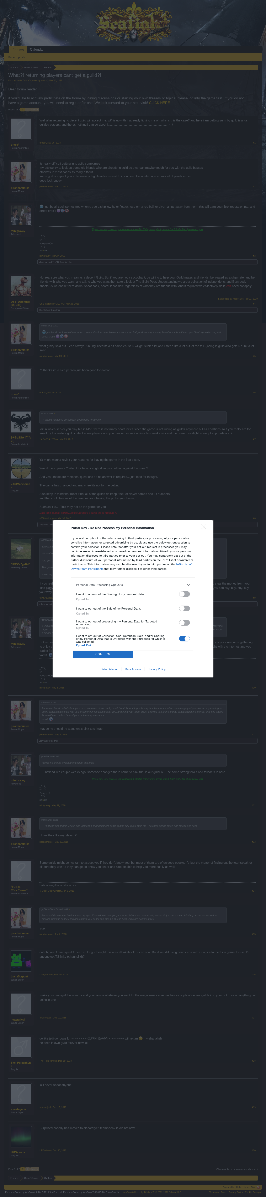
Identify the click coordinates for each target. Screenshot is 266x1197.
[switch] (184, 594)
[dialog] (133, 598)
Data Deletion (109, 669)
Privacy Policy (157, 669)
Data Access (133, 669)
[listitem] (133, 585)
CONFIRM (103, 654)
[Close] (205, 528)
